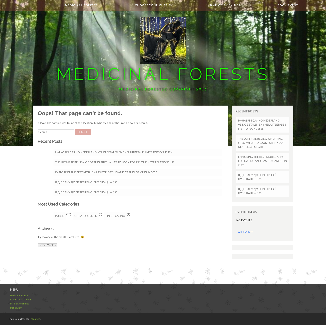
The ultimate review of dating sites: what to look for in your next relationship (114, 162)
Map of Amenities (225, 5)
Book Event (288, 5)
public (60, 216)
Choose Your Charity (154, 5)
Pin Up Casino (115, 216)
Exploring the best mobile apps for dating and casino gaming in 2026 (106, 172)
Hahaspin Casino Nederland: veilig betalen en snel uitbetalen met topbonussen (114, 152)
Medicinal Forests (163, 74)
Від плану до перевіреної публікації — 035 (86, 182)
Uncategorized (85, 216)
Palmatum (35, 319)
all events (245, 232)
